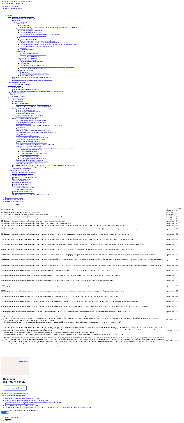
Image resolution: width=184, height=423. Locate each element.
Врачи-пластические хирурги (25, 187)
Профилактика (21, 134)
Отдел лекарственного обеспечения (31, 61)
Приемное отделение (27, 49)
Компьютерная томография (25, 113)
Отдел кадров (24, 63)
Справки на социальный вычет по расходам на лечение (30, 194)
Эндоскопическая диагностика (26, 110)
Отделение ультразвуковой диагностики (33, 36)
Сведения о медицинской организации (21, 17)
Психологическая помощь (20, 103)
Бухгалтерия (24, 72)
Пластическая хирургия (20, 186)
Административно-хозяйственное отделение (34, 74)
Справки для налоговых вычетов (23, 193)
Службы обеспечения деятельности (27, 58)
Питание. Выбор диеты (23, 124)
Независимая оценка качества (18, 96)
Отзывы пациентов (14, 86)
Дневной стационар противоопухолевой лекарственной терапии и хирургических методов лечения (49, 27)
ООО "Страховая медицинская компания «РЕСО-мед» (22, 405)
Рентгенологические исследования (27, 117)
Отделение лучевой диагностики (31, 32)
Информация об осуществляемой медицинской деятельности (32, 80)
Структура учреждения (19, 22)
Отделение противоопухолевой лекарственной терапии (38, 41)
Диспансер (8, 15)
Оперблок (23, 48)
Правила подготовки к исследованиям (28, 146)
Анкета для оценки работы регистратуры (25, 89)
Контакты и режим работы (21, 179)
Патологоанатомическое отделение (27, 56)
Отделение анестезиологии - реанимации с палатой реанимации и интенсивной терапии (49, 44)
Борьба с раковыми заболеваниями (27, 136)
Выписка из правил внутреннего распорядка (30, 139)
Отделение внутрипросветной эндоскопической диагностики (40, 34)
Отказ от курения (22, 127)
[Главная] (16, 1)
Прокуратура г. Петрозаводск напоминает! (30, 160)
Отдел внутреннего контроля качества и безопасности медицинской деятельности (47, 67)
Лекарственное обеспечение (21, 168)
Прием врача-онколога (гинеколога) (24, 182)
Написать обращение (11, 6)
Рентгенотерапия (21, 129)
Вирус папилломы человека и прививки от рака (32, 137)
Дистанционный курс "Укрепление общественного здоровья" (36, 132)
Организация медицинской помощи (24, 172)
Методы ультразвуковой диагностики (28, 112)
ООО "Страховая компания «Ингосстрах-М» (19, 404)
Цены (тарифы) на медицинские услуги (25, 177)
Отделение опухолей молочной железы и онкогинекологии (39, 43)
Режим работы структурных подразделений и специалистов (32, 167)
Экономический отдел (27, 75)
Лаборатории (20, 51)
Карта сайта (8, 420)
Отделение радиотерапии (28, 39)
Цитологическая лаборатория (29, 53)
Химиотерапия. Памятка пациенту (27, 163)
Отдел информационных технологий (32, 65)
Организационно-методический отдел (32, 68)
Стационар (19, 37)
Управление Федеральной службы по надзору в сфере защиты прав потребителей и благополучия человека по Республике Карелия (48, 407)
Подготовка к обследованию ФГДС (31, 149)
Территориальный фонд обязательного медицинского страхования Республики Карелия (33, 402)
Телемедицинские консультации (22, 174)
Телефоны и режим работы (21, 84)
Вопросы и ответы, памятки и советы (24, 118)
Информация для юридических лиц (24, 18)
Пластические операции (24, 189)
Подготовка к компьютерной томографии (33, 153)
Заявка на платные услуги (20, 181)
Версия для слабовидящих (13, 8)
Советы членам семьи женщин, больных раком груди (33, 105)
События (15, 79)
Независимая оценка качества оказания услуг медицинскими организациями (37, 91)
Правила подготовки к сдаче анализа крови (34, 158)
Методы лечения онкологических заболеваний (31, 143)
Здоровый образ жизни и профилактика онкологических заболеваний (39, 125)
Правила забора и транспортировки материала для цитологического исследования (47, 148)
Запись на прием (17, 99)
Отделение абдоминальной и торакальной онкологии (37, 46)
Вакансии (11, 94)
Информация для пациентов (17, 98)
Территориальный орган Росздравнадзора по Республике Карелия (26, 400)
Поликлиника (20, 24)
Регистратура (24, 25)
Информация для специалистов (18, 170)
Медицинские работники (16, 93)
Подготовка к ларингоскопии (29, 151)
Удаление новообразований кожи (23, 191)
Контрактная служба (26, 70)
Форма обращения (18, 87)
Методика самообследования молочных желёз (31, 122)
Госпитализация (17, 101)
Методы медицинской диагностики (24, 108)
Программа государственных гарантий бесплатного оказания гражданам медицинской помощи (43, 165)
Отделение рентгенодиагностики (31, 30)
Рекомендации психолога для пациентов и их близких (34, 106)
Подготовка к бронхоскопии (29, 156)
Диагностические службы (24, 29)
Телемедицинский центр (28, 60)
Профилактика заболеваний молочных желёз (31, 120)
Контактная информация (16, 82)
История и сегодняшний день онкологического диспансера (31, 77)
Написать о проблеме (15, 388)
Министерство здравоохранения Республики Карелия (22, 398)
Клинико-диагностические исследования (29, 115)
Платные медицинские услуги (18, 175)
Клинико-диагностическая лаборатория (33, 55)
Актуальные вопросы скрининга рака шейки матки (33, 131)
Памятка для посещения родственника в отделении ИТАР (35, 144)
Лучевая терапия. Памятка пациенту (28, 141)
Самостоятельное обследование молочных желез (32, 162)
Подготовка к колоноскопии (29, 155)
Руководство (16, 20)
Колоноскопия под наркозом (21, 184)
